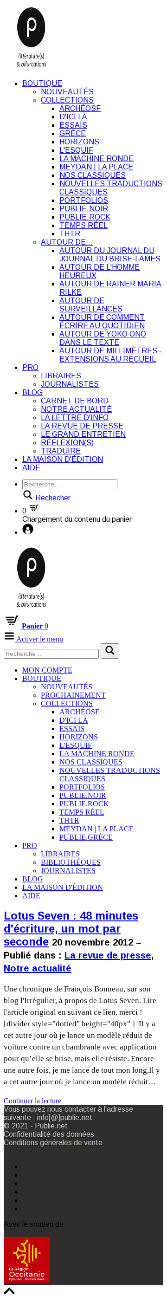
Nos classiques (92, 175)
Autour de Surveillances (90, 305)
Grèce (72, 133)
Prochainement (73, 695)
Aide (31, 468)
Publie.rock (84, 217)
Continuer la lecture (32, 1101)
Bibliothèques (71, 862)
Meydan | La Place (96, 167)
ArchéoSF (80, 108)
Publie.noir (83, 209)
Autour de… (67, 242)
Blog (32, 392)
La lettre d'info (75, 417)
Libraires (61, 376)
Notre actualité (76, 409)
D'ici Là (73, 117)
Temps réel (83, 225)
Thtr (69, 234)
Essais (73, 125)
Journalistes (70, 384)
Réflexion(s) (67, 443)
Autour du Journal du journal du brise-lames (110, 254)
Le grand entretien (83, 434)
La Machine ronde (96, 158)
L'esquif (76, 150)
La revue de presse (82, 426)
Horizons (79, 142)
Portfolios (83, 200)
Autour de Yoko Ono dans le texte (102, 338)
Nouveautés (67, 92)
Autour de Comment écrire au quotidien (102, 321)
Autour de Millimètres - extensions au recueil (110, 355)
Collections (67, 100)
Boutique (42, 83)
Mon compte (47, 670)
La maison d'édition (62, 459)
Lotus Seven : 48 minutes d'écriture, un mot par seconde (71, 928)
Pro (30, 367)
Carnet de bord (75, 401)
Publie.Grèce (86, 837)
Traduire (61, 451)
